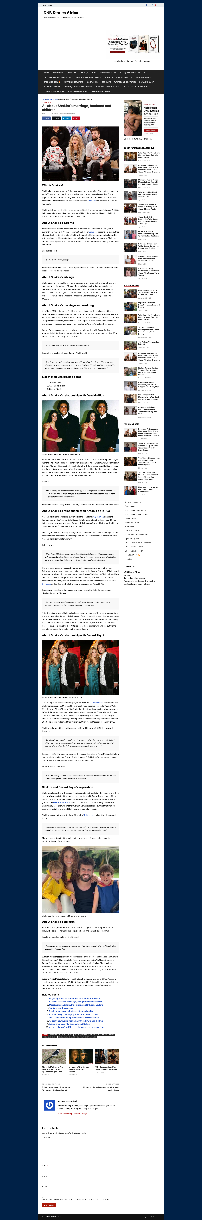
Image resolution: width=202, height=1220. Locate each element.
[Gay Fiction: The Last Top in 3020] (130, 342)
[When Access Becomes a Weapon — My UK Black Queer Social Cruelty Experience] (130, 444)
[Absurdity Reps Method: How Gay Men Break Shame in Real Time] (130, 256)
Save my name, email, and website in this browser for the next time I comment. (75, 1199)
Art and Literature (73, 82)
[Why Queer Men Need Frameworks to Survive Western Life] (130, 192)
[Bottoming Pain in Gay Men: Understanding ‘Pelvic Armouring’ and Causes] (130, 407)
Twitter (137, 1217)
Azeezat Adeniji (58, 113)
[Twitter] (149, 5)
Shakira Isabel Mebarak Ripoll (68, 1037)
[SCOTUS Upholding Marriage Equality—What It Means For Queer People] (130, 328)
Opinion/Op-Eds (143, 77)
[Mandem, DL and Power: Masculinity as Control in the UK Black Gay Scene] (130, 180)
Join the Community (77, 91)
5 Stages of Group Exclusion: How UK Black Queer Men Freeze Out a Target (148, 271)
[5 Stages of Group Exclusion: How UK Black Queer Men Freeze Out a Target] (130, 269)
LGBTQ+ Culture (88, 72)
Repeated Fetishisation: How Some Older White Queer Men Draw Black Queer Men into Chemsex (149, 168)
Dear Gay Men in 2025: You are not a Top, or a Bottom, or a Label (147, 292)
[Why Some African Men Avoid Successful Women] (107, 1057)
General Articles (52, 99)
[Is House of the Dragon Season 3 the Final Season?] (81, 1057)
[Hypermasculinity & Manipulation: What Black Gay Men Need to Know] (130, 395)
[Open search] (158, 72)
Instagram (145, 1217)
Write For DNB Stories (125, 82)
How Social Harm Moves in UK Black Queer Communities (148, 489)
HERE (133, 139)
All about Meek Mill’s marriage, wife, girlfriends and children (75, 1001)
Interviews (129, 526)
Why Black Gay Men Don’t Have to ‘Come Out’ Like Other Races (148, 155)
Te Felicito (88, 815)
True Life (106, 82)
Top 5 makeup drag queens (61, 1008)
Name (45, 1166)
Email (45, 1176)
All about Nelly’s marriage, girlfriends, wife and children (73, 1014)
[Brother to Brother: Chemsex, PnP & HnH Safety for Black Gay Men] (130, 383)
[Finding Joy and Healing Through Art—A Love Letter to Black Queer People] (130, 368)
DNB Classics (130, 518)
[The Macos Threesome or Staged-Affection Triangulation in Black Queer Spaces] (130, 458)
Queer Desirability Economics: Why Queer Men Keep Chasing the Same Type (148, 220)
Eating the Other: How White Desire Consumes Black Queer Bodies (148, 246)
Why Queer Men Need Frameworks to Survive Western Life (147, 194)
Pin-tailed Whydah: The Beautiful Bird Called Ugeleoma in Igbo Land (52, 1069)
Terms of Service (52, 87)
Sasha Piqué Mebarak (50, 1037)
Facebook (129, 1217)
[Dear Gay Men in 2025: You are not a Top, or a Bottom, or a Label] (130, 290)
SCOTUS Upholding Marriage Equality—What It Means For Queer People (148, 330)
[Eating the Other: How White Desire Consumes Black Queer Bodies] (130, 244)
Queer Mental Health (110, 72)
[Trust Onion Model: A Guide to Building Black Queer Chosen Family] (130, 205)
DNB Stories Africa (61, 12)
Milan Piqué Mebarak (81, 1035)
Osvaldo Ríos (109, 1035)
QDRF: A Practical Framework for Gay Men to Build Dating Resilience (148, 233)
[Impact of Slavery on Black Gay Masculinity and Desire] (130, 303)
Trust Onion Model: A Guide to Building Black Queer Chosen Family (147, 206)
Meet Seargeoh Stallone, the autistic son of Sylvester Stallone (76, 1005)
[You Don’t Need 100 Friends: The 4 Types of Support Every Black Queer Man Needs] (130, 473)
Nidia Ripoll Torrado (97, 1035)
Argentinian (98, 517)
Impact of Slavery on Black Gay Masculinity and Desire (149, 305)
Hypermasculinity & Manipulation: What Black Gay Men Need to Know (148, 397)
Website (45, 1186)
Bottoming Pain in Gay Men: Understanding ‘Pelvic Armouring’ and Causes (147, 410)
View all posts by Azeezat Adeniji (73, 1113)
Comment (46, 1137)
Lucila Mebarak (67, 1035)
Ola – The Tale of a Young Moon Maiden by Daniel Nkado (74, 1017)
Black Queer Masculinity (88, 77)
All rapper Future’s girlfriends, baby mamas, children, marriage (76, 1027)
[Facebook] (146, 5)
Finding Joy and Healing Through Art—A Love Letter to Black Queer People (148, 371)
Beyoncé (92, 200)
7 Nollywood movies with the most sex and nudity (71, 1011)
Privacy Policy (146, 82)
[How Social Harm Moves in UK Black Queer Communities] (130, 487)
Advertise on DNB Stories (108, 87)
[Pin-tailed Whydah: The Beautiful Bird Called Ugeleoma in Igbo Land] (54, 1057)
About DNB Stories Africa (65, 72)
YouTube (153, 1217)
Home (46, 72)
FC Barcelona (96, 702)
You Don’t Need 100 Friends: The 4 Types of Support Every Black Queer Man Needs (148, 475)
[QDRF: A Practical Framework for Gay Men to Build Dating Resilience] (130, 232)
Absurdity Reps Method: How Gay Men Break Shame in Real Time (148, 258)
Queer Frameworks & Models (58, 77)
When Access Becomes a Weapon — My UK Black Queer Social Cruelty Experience (148, 446)
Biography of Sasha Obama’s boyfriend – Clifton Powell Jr (74, 998)
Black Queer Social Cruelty (118, 77)
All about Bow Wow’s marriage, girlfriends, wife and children (76, 1021)
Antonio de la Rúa (55, 1035)
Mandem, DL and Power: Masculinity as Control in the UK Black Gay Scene (148, 182)
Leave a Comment (69, 113)
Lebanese (93, 232)
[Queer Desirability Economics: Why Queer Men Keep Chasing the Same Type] (130, 217)
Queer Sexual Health (134, 72)
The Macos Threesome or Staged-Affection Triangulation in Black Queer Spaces (149, 461)
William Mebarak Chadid (88, 1037)
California (46, 584)
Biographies (92, 82)
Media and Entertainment (136, 534)
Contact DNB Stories (54, 91)
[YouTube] (155, 5)
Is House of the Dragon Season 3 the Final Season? (79, 1069)
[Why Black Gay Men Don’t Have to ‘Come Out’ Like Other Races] (130, 153)
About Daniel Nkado (101, 91)
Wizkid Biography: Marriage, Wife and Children (70, 1024)
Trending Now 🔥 (52, 82)
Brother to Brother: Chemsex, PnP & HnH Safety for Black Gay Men (148, 384)
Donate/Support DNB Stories (78, 87)
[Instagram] (152, 5)
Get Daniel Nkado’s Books (137, 87)
